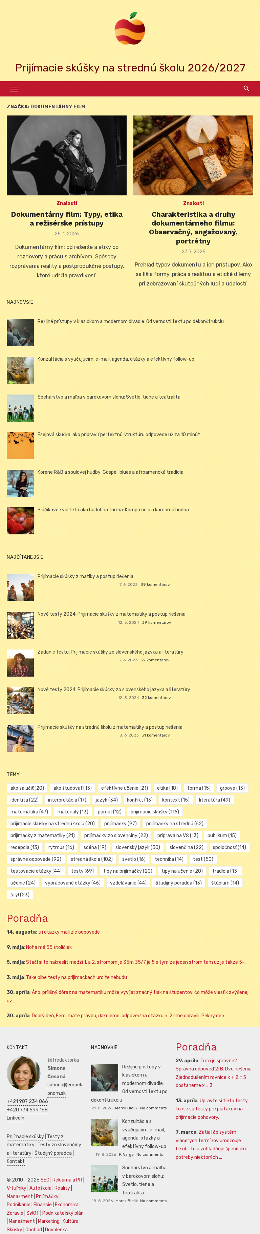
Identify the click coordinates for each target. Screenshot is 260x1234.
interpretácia (67, 800)
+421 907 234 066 (27, 1101)
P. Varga (126, 1154)
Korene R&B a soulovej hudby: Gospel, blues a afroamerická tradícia (110, 472)
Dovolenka (56, 1230)
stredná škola (92, 859)
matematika (29, 812)
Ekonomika (67, 1205)
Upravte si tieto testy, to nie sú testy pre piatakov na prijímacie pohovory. (212, 1109)
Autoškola (40, 1188)
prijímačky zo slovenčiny (116, 835)
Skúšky (14, 1230)
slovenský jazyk (137, 847)
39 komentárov (155, 584)
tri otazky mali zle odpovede (69, 932)
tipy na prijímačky (127, 871)
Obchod (33, 1230)
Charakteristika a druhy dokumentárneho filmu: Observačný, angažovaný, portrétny (193, 227)
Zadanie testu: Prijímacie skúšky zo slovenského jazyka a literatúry (110, 652)
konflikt (140, 800)
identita (24, 800)
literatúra (214, 800)
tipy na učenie (182, 871)
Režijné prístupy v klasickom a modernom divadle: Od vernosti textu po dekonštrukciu (131, 321)
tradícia (225, 871)
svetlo (134, 859)
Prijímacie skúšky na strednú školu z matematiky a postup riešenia (110, 727)
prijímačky (120, 824)
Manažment (20, 1196)
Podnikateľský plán (63, 1213)
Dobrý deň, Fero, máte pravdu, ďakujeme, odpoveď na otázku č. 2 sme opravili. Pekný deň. (128, 1016)
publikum (222, 835)
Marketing (49, 1221)
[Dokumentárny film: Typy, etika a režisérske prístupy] (67, 155)
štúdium (225, 883)
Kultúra (71, 1221)
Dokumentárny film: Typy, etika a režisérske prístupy (67, 218)
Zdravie (15, 1213)
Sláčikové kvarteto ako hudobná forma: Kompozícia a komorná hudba (113, 510)
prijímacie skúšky (155, 812)
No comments (153, 1108)
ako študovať (72, 788)
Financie (43, 1205)
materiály (73, 812)
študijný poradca (179, 883)
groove (232, 788)
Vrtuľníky (16, 1188)
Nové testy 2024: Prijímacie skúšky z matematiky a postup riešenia (112, 614)
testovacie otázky (36, 871)
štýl (19, 895)
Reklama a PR (67, 1180)
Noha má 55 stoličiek (49, 947)
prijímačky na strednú (174, 824)
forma (199, 788)
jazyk (107, 800)
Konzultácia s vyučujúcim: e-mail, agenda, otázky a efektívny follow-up (116, 359)
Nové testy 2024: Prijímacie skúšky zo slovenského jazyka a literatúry (114, 690)
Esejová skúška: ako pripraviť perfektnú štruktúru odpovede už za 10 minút (119, 435)
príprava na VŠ (177, 835)
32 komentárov (155, 660)
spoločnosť (229, 847)
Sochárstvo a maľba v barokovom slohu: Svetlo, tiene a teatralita (109, 397)
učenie (23, 883)
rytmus (61, 847)
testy (82, 871)
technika (169, 859)
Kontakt (16, 1161)
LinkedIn (15, 1118)
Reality (62, 1188)
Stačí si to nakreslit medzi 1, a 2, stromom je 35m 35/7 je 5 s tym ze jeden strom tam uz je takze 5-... (136, 962)
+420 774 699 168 (27, 1110)
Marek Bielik (126, 1108)
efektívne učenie (124, 788)
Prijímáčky (47, 1196)
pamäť (110, 812)
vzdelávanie (128, 883)
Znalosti (67, 203)
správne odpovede (35, 859)
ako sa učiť (27, 788)
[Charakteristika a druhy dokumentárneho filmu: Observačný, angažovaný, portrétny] (193, 155)
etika (167, 788)
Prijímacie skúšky (25, 1137)
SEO (45, 1180)
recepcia (24, 847)
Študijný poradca (53, 1153)
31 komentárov (156, 735)
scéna (95, 847)
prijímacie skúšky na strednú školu (52, 824)
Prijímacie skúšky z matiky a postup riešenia (85, 576)
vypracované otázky (73, 883)
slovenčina (186, 847)
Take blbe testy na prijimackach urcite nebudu (76, 977)
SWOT (32, 1213)
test (203, 859)
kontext (176, 800)
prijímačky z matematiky (42, 835)
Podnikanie (18, 1205)
